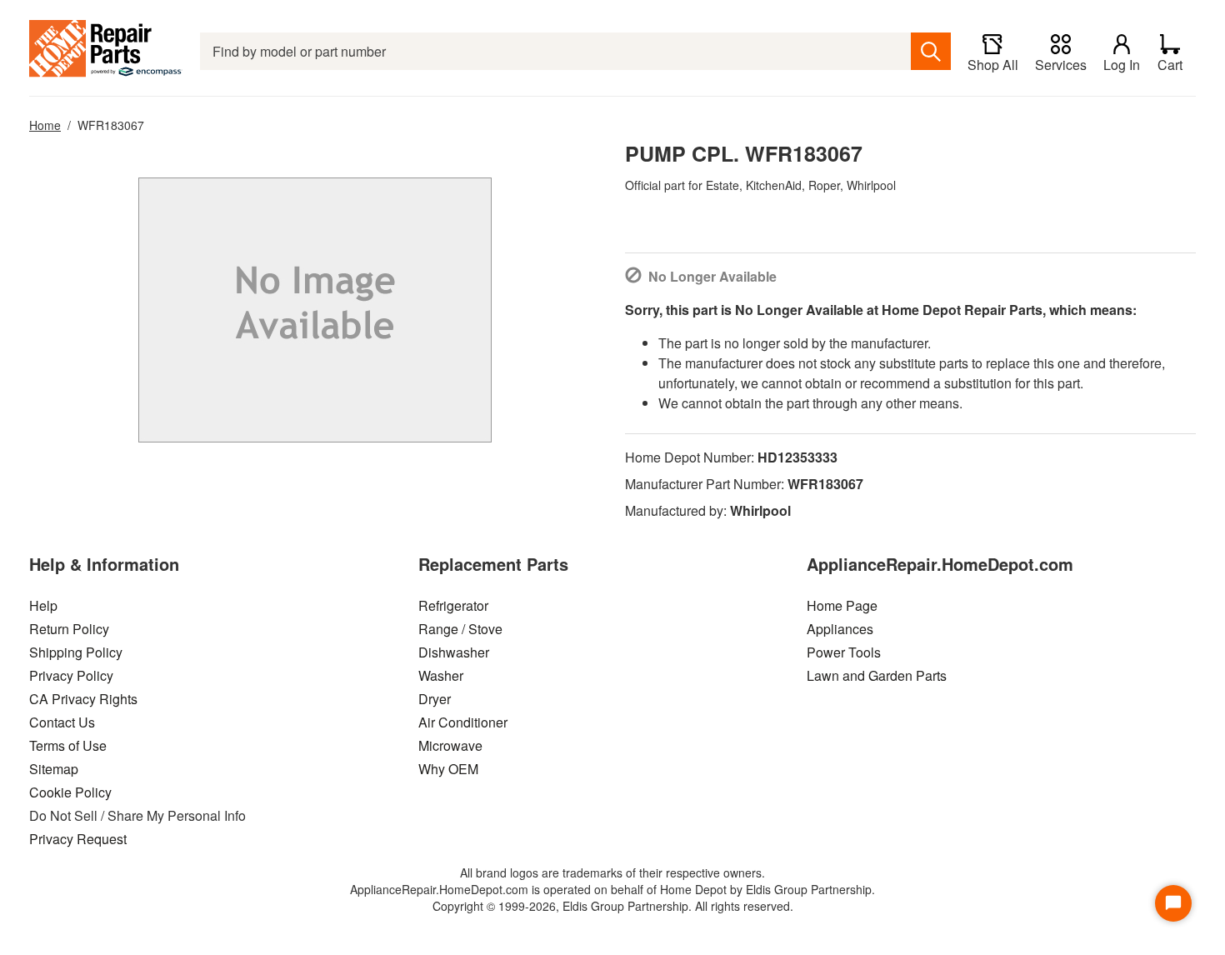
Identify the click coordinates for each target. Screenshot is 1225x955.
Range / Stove (460, 628)
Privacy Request (78, 838)
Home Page (842, 605)
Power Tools (844, 652)
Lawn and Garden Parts (877, 675)
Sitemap (53, 768)
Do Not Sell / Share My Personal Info (137, 815)
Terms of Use (68, 745)
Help (43, 605)
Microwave (450, 745)
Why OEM (448, 768)
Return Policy (69, 628)
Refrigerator (453, 605)
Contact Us (62, 722)
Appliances (840, 628)
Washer (440, 675)
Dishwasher (453, 652)
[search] (931, 51)
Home (45, 125)
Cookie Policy (70, 792)
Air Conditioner (463, 722)
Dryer (434, 698)
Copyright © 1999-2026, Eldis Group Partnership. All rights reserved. (612, 906)
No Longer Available (712, 276)
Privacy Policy (71, 675)
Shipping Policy (75, 652)
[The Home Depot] (106, 51)
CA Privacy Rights (83, 698)
